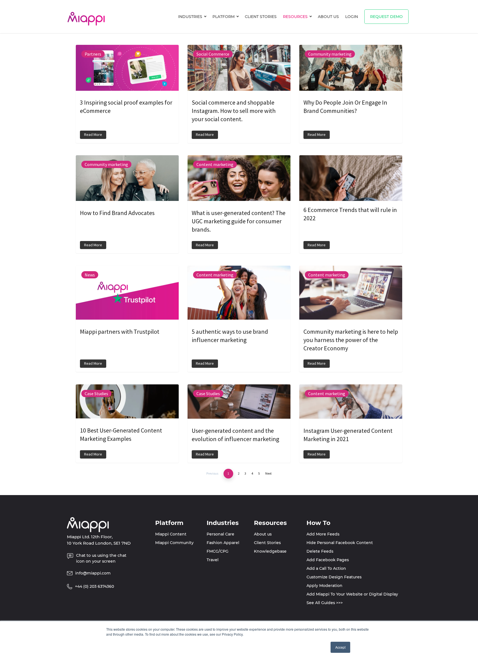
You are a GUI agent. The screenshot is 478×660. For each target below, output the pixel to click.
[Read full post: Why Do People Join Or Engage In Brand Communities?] (350, 70)
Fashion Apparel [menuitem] (223, 542)
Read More (93, 134)
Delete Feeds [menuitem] (319, 551)
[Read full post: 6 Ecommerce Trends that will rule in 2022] (350, 180)
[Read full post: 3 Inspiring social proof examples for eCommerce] (127, 70)
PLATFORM (223, 16)
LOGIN (351, 16)
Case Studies (96, 393)
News (90, 275)
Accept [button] (340, 647)
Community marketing (330, 54)
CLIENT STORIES (261, 16)
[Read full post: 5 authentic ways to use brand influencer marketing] (239, 295)
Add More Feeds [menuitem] (322, 534)
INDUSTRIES (190, 16)
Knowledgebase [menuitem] (270, 551)
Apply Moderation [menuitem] (324, 585)
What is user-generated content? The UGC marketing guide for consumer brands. (238, 221)
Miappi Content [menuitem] (170, 534)
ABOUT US (328, 16)
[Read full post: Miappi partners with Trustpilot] (127, 295)
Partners (93, 54)
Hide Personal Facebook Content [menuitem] (339, 542)
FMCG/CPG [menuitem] (217, 551)
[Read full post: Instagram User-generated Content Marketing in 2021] (350, 403)
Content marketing (214, 164)
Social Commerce (212, 54)
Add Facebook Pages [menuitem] (327, 559)
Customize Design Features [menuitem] (334, 576)
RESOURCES (295, 16)
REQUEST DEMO (386, 16)
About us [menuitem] (263, 534)
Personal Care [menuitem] (220, 534)
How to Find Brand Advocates (117, 213)
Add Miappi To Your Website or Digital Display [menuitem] (352, 594)
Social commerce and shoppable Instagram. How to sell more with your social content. (234, 111)
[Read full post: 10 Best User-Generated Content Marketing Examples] (127, 403)
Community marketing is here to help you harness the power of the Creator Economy (350, 340)
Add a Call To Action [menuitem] (326, 568)
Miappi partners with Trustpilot (119, 331)
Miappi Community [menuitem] (174, 542)
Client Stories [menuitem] (267, 542)
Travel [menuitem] (213, 559)
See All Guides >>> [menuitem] (324, 602)
